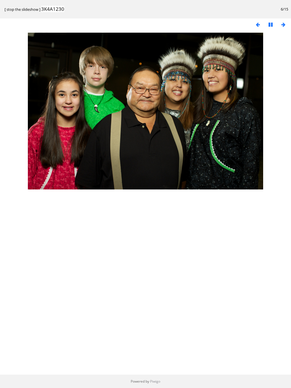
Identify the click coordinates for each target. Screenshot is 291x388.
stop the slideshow (22, 9)
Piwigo (155, 381)
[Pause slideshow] (271, 24)
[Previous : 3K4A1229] (258, 24)
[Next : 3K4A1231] (283, 24)
